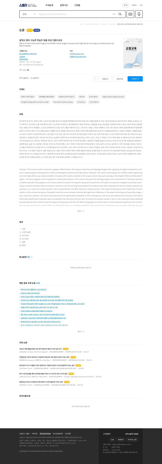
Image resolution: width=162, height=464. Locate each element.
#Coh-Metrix (93, 97)
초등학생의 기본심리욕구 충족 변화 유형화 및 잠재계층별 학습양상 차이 (43, 318)
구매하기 (134, 78)
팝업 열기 (31, 257)
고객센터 (134, 5)
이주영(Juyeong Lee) (77, 54)
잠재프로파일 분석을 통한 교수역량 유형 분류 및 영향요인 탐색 (40, 322)
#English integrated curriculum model (35, 102)
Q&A (112, 439)
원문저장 (120, 78)
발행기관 (64, 5)
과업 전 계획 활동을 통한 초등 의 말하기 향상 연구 (40, 349)
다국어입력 (130, 17)
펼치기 (80, 211)
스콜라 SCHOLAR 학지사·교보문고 (27, 6)
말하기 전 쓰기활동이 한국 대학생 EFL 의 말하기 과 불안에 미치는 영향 (46, 365)
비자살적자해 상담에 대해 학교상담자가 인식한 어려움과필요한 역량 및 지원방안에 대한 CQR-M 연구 (53, 304)
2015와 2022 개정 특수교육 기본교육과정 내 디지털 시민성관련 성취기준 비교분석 (47, 300)
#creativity (81, 102)
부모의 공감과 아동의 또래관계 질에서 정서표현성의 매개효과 (40, 296)
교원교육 (22, 56)
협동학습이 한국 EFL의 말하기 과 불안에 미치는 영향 (41, 382)
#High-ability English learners (113, 97)
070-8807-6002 (131, 434)
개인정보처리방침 (45, 433)
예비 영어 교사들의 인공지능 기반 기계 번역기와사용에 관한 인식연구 (43, 314)
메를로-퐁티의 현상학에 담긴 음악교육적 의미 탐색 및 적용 (39, 307)
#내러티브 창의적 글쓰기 (66, 97)
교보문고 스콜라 (24, 433)
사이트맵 (68, 433)
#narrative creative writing (63, 102)
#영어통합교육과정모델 (46, 97)
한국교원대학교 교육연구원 (27, 54)
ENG (141, 5)
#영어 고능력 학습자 (27, 97)
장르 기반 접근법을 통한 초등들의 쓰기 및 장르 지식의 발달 (43, 374)
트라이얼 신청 (132, 439)
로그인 (126, 5)
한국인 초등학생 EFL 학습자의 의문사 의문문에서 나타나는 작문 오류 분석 (44, 325)
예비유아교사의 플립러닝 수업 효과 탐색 (33, 289)
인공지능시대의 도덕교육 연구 (30, 293)
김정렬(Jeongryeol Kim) (78, 56)
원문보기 (105, 78)
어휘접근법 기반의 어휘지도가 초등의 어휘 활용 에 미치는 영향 (44, 357)
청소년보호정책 (58, 433)
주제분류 (49, 5)
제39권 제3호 (23, 59)
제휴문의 (121, 439)
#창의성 (81, 97)
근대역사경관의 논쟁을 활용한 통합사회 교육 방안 (36, 311)
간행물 (77, 5)
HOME (81, 24)
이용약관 (34, 433)
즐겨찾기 (138, 17)
